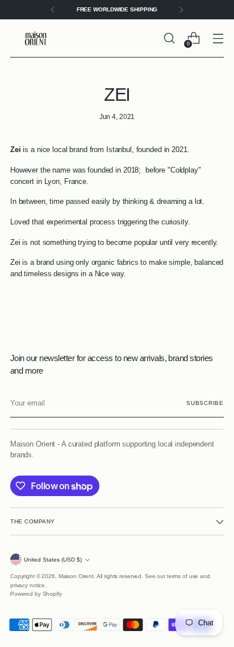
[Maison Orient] (35, 38)
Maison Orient (76, 576)
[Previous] (52, 9)
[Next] (181, 9)
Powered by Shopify (36, 594)
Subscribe (205, 403)
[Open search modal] (169, 38)
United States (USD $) (53, 559)
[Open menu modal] (217, 38)
